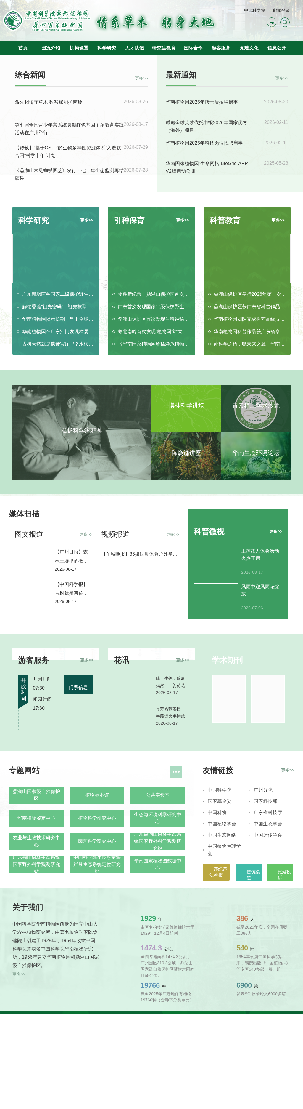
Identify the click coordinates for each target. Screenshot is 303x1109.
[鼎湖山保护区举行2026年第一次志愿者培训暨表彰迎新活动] (247, 258)
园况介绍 (50, 47)
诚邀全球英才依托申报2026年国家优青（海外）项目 (206, 126)
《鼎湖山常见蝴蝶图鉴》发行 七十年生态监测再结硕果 (69, 174)
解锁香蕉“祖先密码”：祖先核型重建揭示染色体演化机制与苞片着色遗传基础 (58, 306)
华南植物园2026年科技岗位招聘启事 (204, 143)
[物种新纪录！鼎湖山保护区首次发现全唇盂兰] (151, 258)
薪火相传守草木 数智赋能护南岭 (48, 102)
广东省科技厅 (268, 812)
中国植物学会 (222, 823)
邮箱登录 (281, 10)
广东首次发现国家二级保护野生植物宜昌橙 (154, 306)
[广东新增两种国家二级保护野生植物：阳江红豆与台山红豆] (55, 258)
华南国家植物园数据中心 (157, 864)
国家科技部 (265, 801)
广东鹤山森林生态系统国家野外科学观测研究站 (36, 864)
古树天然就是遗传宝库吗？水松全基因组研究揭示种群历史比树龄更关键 (58, 343)
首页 (23, 47)
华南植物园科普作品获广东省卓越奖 (250, 331)
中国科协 (217, 812)
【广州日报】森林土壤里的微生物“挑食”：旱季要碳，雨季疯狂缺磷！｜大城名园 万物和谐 (73, 557)
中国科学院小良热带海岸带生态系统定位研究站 (97, 864)
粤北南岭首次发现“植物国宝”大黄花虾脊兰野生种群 (154, 331)
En (271, 22)
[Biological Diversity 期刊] (268, 699)
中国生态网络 (222, 835)
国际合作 (193, 47)
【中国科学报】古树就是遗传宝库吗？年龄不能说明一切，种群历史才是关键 (71, 590)
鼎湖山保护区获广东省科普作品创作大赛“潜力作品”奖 (250, 306)
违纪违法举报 (218, 872)
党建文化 (249, 47)
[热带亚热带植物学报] (229, 699)
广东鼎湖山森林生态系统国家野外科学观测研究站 (157, 841)
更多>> (141, 77)
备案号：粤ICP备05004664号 (104, 1036)
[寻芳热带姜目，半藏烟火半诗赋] (132, 717)
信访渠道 (252, 874)
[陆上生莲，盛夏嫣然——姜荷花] (132, 687)
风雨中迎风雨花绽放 (260, 590)
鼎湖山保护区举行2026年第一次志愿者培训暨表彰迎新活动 (250, 294)
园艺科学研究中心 (97, 841)
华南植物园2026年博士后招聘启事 (202, 102)
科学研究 (106, 47)
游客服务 (221, 47)
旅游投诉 (283, 874)
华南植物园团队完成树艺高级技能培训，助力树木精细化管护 (250, 319)
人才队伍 (134, 47)
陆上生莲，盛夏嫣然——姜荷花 (170, 682)
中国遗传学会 (268, 835)
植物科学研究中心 (97, 818)
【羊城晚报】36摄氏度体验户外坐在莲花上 (139, 555)
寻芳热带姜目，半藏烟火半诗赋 (170, 712)
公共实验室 (158, 795)
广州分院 (263, 789)
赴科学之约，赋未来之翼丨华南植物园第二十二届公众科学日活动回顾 (250, 343)
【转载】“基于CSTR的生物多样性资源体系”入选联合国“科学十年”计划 (68, 151)
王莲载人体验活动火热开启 (260, 555)
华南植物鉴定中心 (36, 818)
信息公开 (276, 47)
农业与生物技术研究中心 (36, 841)
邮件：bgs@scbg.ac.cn (37, 1059)
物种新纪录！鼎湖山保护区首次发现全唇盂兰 (154, 294)
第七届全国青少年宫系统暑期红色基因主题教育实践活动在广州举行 (69, 128)
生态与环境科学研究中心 (157, 818)
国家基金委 (219, 801)
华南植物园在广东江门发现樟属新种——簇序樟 (58, 331)
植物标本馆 (97, 795)
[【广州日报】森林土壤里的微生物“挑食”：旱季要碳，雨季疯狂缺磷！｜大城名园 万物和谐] (32, 559)
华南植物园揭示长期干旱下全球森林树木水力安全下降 (58, 319)
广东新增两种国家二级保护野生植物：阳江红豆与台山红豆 (58, 294)
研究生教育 (164, 47)
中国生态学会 (268, 823)
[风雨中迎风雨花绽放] (216, 598)
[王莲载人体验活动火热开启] (216, 562)
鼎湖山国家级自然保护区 (36, 795)
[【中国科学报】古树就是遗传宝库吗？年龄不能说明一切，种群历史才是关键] (32, 591)
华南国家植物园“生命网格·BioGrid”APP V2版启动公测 (207, 167)
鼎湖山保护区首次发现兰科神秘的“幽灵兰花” (154, 319)
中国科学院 (254, 10)
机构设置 (79, 47)
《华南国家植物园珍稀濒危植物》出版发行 (154, 343)
